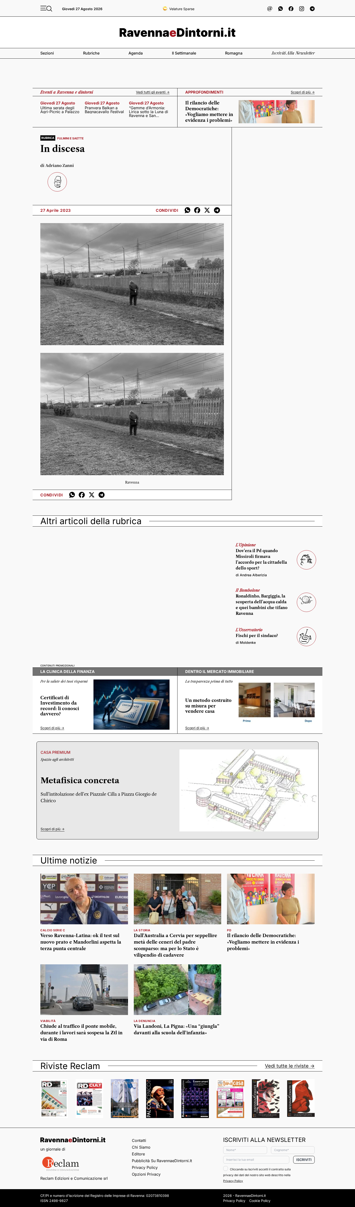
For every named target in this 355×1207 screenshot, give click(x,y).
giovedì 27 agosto (57, 103)
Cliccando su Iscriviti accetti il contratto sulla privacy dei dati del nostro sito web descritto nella (257, 1175)
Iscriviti (304, 1160)
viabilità (48, 1021)
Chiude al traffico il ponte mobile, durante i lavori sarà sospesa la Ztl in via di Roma (81, 1033)
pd (229, 930)
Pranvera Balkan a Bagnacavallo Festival (104, 110)
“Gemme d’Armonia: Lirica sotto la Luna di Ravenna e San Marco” (148, 111)
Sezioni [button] (47, 53)
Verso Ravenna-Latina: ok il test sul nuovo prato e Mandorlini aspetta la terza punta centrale (80, 942)
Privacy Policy (145, 1167)
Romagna (233, 53)
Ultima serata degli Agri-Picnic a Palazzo (59, 110)
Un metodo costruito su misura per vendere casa (208, 706)
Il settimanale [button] (184, 53)
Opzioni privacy (146, 1174)
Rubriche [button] (91, 53)
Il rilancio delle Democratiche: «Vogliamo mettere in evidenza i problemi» (263, 942)
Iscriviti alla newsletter (293, 53)
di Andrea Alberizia (251, 575)
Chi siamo (141, 1147)
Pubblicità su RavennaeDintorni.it (162, 1160)
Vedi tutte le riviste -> (290, 1065)
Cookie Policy (259, 1201)
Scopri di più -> (303, 92)
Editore (138, 1154)
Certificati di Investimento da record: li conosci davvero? (59, 706)
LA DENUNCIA (145, 1021)
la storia (142, 930)
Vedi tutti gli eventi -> (153, 92)
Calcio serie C (52, 930)
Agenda (135, 53)
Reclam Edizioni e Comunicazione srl (74, 1178)
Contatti (139, 1140)
